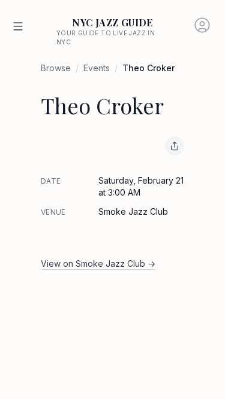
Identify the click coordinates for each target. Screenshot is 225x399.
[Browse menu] (18, 26)
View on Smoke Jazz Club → (98, 263)
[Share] (174, 146)
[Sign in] (202, 25)
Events (96, 68)
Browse (56, 68)
